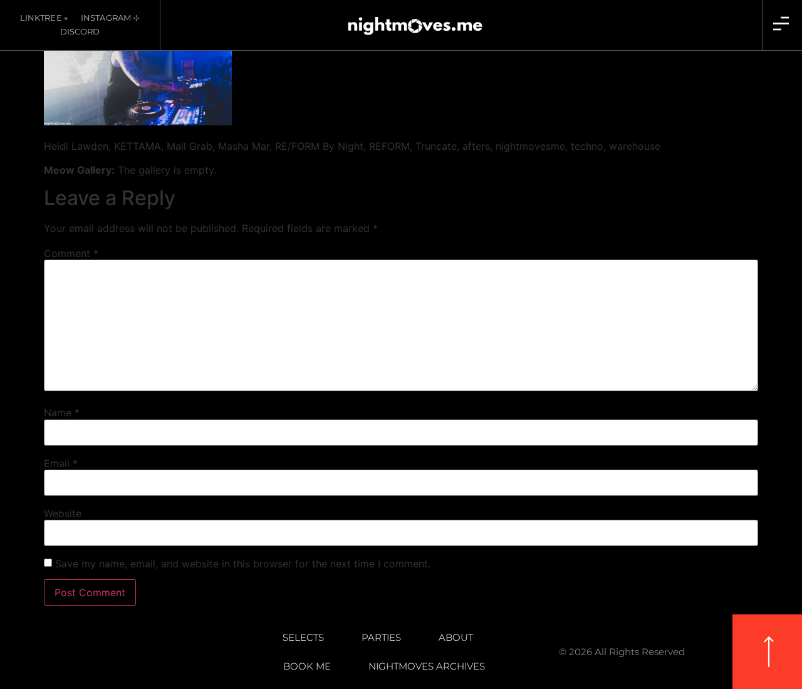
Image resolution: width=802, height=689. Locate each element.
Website (62, 513)
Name (62, 413)
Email (61, 463)
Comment (71, 253)
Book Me (307, 666)
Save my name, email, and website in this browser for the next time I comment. (242, 564)
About (456, 637)
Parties (381, 637)
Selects (303, 637)
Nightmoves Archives (426, 666)
